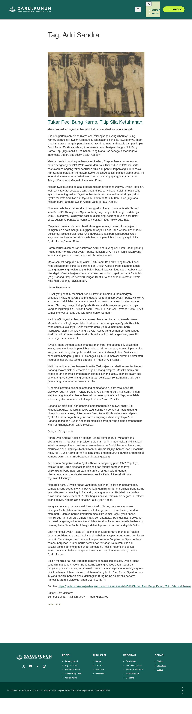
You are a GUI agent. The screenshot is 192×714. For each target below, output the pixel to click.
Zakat (160, 669)
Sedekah (161, 665)
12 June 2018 (54, 604)
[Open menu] (138, 9)
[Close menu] (149, 3)
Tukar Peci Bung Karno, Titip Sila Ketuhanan (95, 122)
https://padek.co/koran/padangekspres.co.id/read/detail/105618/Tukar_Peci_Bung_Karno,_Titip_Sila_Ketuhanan (124, 586)
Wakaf (160, 661)
